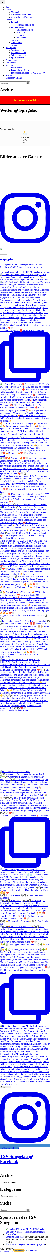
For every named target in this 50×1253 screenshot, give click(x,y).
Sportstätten (11, 47)
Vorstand (15, 12)
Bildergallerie (11, 60)
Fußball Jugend (18, 27)
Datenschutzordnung (20, 70)
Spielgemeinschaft (25, 30)
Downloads (11, 62)
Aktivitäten (21, 37)
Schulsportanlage (18, 55)
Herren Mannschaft (25, 25)
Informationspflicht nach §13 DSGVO (28, 73)
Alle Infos (32, 1250)
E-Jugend (21, 35)
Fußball (14, 22)
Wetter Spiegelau (7, 129)
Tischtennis (16, 40)
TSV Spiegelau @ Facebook (16, 1159)
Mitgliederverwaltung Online (25, 100)
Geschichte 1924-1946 (21, 14)
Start (8, 7)
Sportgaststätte (17, 57)
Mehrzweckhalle (18, 52)
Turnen (14, 45)
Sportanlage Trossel (19, 50)
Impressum (10, 65)
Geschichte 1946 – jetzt (21, 17)
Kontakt (9, 75)
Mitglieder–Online (14, 78)
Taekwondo (16, 42)
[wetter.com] (19, 1251)
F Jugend (21, 32)
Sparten (9, 20)
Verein (8, 9)
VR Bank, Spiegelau (35, 1244)
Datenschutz (16, 68)
